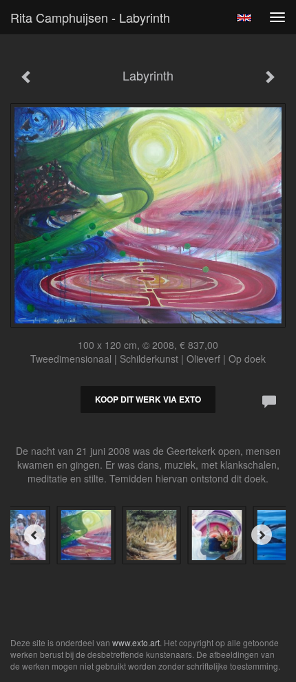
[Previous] (34, 534)
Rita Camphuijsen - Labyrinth (90, 17)
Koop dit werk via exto (148, 399)
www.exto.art (136, 642)
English (244, 18)
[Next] (261, 534)
